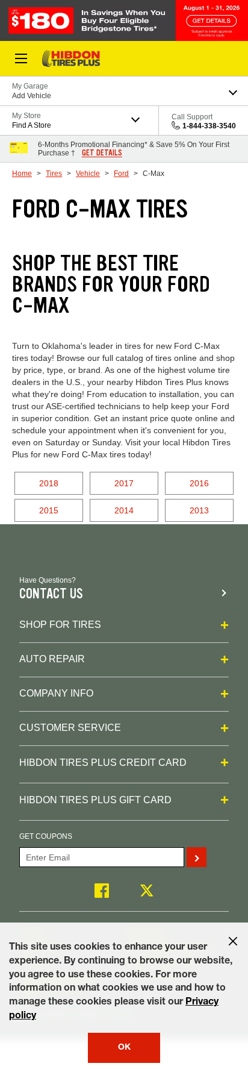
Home (22, 173)
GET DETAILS (102, 153)
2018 (48, 483)
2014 (124, 510)
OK (124, 1048)
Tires (54, 173)
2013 (199, 510)
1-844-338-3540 (209, 126)
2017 (124, 483)
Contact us (51, 594)
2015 (48, 510)
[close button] (233, 941)
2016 (199, 483)
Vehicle (88, 173)
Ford (121, 173)
